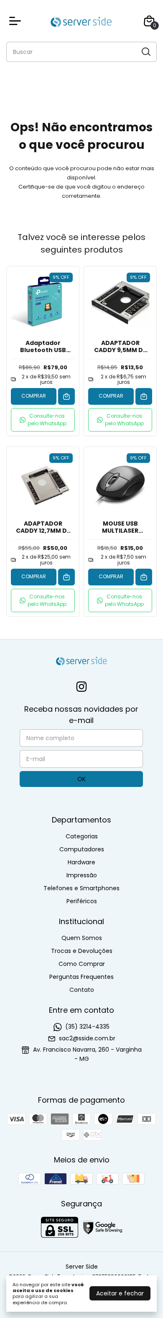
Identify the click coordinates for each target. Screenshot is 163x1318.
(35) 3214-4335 (87, 1026)
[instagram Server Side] (81, 687)
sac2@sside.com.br (87, 1038)
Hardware (81, 862)
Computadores (81, 849)
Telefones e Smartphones (81, 888)
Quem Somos (81, 938)
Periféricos (81, 901)
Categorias (82, 836)
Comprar (33, 395)
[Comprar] (66, 396)
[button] (43, 420)
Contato (81, 990)
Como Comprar (82, 964)
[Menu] (16, 20)
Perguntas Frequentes (81, 977)
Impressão (81, 875)
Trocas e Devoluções (81, 951)
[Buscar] (145, 51)
